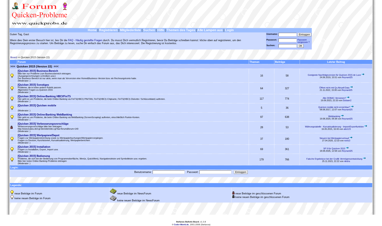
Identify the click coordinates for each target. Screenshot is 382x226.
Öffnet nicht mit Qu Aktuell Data (334, 87)
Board (13, 57)
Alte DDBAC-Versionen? (334, 98)
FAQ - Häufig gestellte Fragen (85, 40)
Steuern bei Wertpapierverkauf (334, 138)
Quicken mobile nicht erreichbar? (334, 107)
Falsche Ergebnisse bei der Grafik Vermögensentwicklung (334, 159)
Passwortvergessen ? (303, 41)
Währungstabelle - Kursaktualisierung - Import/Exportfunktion (334, 126)
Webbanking (334, 116)
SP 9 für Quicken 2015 (334, 148)
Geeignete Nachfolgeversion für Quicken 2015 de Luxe (334, 75)
